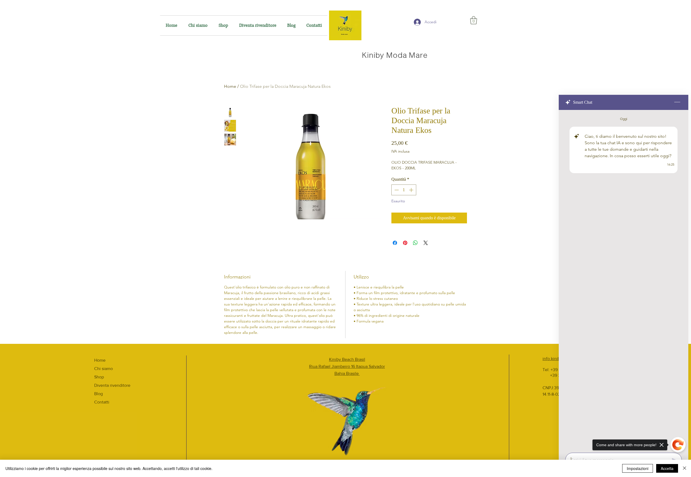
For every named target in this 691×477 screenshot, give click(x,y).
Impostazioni (637, 468)
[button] (473, 20)
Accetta (667, 468)
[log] (623, 279)
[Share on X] (425, 243)
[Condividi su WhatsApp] (415, 243)
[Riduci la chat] (677, 102)
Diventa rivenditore (112, 385)
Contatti (101, 402)
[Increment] (411, 190)
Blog (98, 393)
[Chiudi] (684, 468)
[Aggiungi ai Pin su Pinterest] (405, 243)
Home (230, 86)
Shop (99, 377)
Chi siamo (103, 368)
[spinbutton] (404, 190)
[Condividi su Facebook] (395, 243)
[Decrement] (396, 190)
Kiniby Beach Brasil (347, 359)
